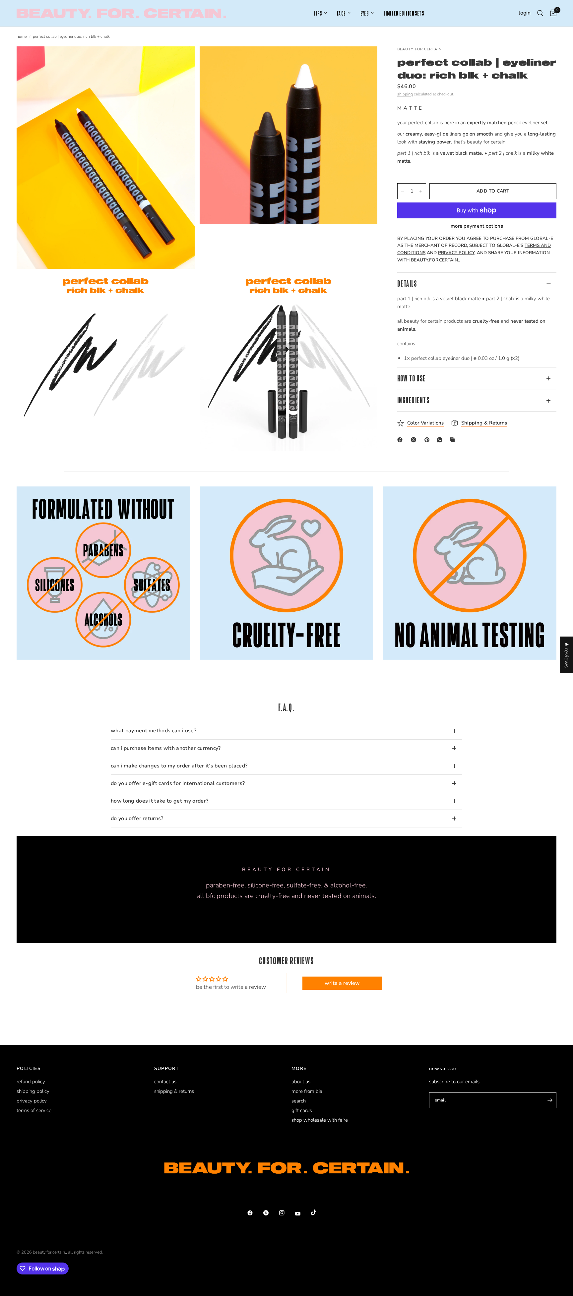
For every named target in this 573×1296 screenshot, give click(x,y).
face (341, 13)
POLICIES (29, 1068)
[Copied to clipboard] (454, 440)
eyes (364, 13)
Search (298, 1101)
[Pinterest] (428, 440)
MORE (299, 1068)
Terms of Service (34, 1110)
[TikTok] (318, 1212)
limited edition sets (404, 13)
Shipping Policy (33, 1091)
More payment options (477, 226)
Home (22, 36)
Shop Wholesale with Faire (319, 1120)
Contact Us (165, 1081)
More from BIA (306, 1091)
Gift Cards (301, 1110)
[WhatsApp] (441, 440)
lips (318, 13)
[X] (415, 440)
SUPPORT (166, 1068)
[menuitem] (320, 13)
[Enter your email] (549, 1100)
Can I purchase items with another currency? (166, 748)
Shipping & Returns (174, 1091)
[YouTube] (302, 1213)
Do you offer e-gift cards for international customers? (178, 783)
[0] (551, 13)
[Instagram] (286, 1213)
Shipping (405, 94)
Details (407, 283)
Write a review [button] (342, 983)
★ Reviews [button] (566, 654)
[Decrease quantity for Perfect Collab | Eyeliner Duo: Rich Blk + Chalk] (403, 191)
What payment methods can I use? (153, 730)
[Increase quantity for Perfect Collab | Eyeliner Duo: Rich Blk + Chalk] (421, 191)
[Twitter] (270, 1213)
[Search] (540, 13)
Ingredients (413, 400)
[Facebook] (401, 440)
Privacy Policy (32, 1101)
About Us (300, 1081)
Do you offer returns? (137, 818)
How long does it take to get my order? (159, 801)
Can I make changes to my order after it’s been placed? (179, 765)
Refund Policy (31, 1081)
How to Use (411, 378)
